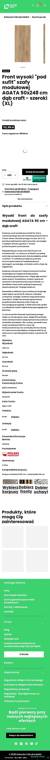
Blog (6, 629)
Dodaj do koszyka (35, 171)
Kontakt (9, 611)
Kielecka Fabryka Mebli (16, 17)
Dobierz (15, 417)
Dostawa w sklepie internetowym (23, 684)
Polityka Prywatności (16, 701)
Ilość (4, 170)
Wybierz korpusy (10, 489)
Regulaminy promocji (16, 689)
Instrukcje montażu (15, 595)
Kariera (8, 662)
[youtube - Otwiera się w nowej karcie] (31, 743)
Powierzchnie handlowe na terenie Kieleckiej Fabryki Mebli (22, 645)
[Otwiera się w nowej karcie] (36, 743)
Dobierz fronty (26, 489)
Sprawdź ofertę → (38, 758)
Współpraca (11, 638)
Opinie (8, 634)
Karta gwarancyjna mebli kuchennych (19, 601)
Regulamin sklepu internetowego (23, 680)
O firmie (23, 654)
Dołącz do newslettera (21, 735)
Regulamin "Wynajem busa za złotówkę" (21, 695)
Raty (7, 590)
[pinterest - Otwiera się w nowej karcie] (26, 743)
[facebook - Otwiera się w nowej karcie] (16, 743)
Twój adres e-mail (16, 728)
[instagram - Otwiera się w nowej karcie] (21, 743)
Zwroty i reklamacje (15, 607)
